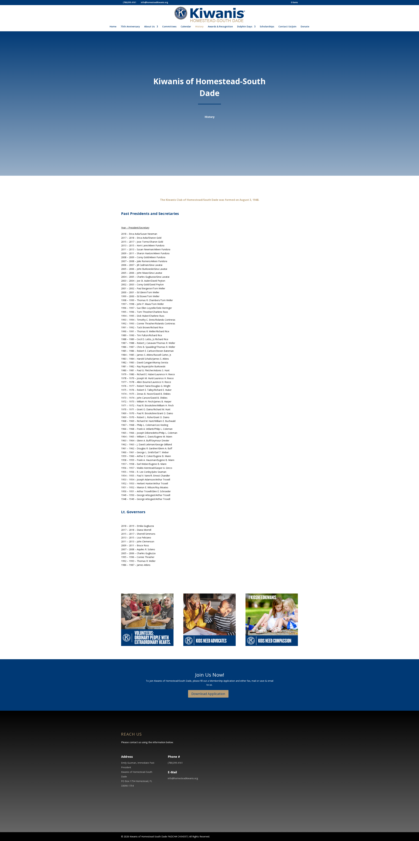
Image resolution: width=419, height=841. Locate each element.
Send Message (278, 802)
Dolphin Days (244, 26)
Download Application (208, 694)
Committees (169, 26)
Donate (305, 26)
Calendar (186, 26)
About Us (149, 26)
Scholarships (267, 26)
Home (113, 26)
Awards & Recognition (220, 26)
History (199, 26)
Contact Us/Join (287, 26)
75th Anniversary (130, 26)
